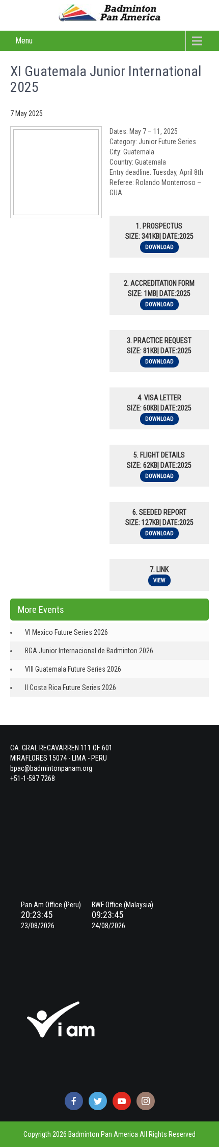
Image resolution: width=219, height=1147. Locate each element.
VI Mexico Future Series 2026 (66, 632)
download (159, 247)
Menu (24, 40)
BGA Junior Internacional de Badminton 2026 (89, 651)
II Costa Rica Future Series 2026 (70, 687)
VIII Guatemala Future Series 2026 (73, 669)
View (159, 580)
